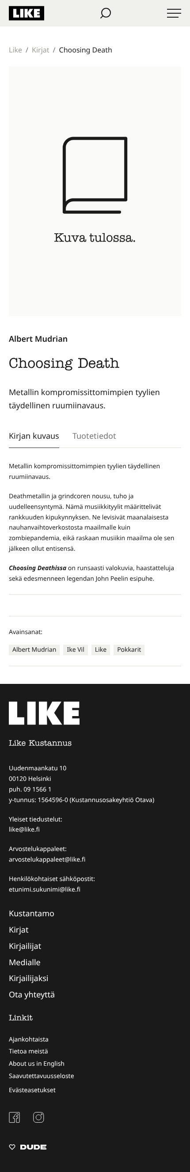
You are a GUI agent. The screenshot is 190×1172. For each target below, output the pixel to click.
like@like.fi (24, 829)
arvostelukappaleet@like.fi (47, 859)
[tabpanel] (95, 522)
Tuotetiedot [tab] (94, 435)
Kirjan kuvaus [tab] (34, 435)
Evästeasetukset (32, 1090)
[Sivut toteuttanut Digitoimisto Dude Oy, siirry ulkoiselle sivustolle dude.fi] (27, 1148)
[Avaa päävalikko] (174, 13)
